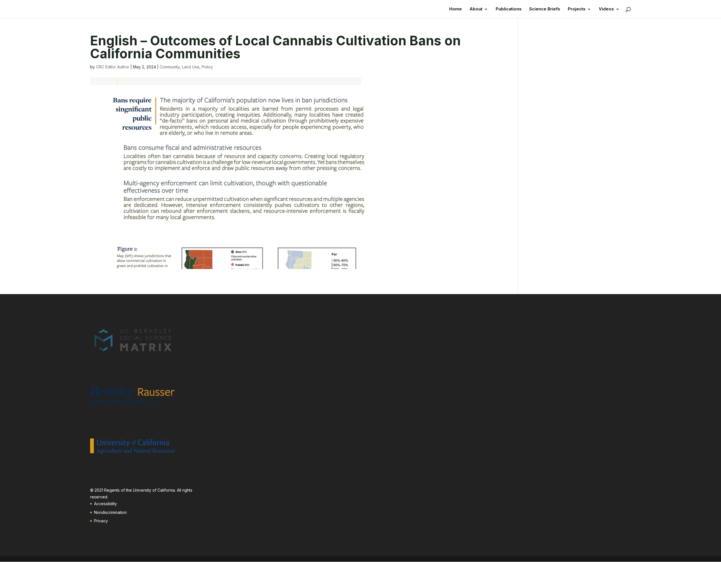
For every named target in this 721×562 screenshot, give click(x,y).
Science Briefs (544, 9)
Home (455, 9)
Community (170, 66)
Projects (577, 9)
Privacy (101, 520)
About (475, 9)
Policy (207, 66)
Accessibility (105, 503)
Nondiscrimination (110, 512)
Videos (606, 9)
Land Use (190, 66)
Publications (509, 9)
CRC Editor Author (112, 66)
